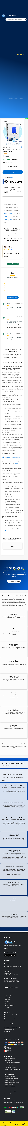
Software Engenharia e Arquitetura (12, 1082)
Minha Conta (3, 1125)
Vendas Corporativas (9, 1005)
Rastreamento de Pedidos (10, 992)
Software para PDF (9, 1088)
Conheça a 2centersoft (10, 1058)
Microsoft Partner (8, 1060)
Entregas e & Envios (9, 993)
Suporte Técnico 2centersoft (11, 1086)
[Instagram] (5, 955)
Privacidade (7, 1007)
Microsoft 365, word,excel (10, 1089)
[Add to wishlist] (22, 147)
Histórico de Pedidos (9, 995)
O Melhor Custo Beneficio (14, 741)
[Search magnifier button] (25, 19)
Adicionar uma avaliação (12, 297)
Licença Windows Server (10, 1093)
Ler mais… (6, 948)
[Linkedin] (14, 955)
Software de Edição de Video (11, 1078)
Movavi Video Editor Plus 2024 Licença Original (16, 308)
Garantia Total (14, 914)
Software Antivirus (9, 1084)
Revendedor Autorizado (13, 882)
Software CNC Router (9, 1080)
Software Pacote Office (10, 1076)
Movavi (16, 463)
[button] (20, 125)
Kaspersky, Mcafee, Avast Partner (12, 1069)
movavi (11, 177)
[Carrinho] (24, 1123)
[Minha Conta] (3, 1122)
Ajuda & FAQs (8, 990)
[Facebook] (8, 955)
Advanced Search (8, 997)
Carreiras (7, 1001)
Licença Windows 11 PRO (10, 1091)
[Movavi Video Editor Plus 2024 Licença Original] (7, 308)
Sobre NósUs (7, 1003)
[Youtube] (11, 955)
